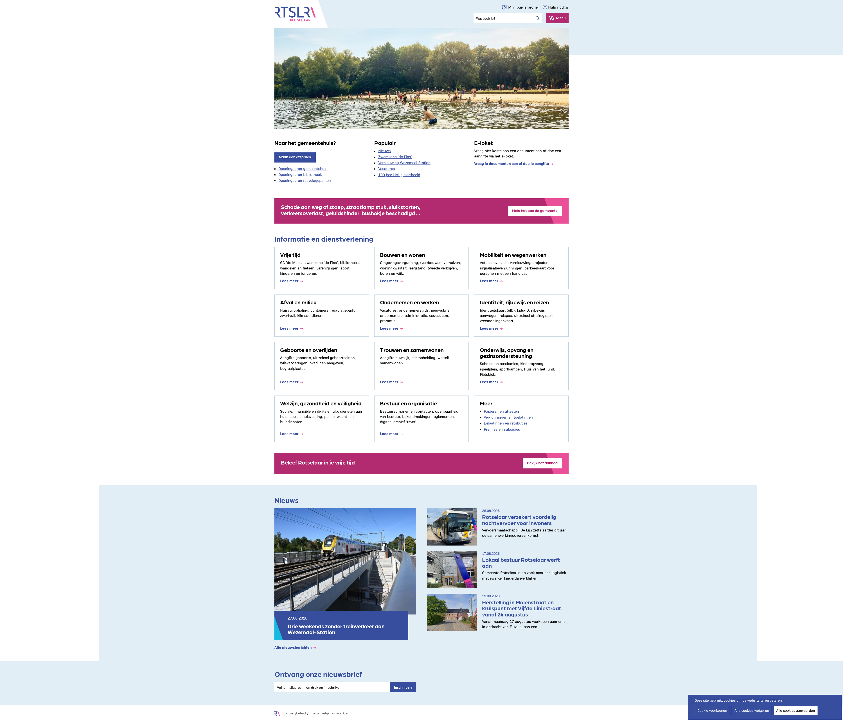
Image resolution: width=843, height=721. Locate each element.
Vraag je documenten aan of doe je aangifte (511, 163)
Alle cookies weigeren (752, 710)
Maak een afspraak (295, 157)
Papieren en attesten (501, 411)
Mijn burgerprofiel (523, 6)
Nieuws (384, 150)
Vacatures (386, 168)
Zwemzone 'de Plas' (395, 156)
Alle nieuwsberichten (293, 647)
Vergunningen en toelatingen (508, 416)
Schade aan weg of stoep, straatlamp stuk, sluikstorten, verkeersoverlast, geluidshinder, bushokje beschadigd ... (350, 209)
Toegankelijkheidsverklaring (331, 713)
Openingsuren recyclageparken (304, 180)
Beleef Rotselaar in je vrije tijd (318, 462)
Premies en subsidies (502, 429)
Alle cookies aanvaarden (795, 710)
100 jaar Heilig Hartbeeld (399, 174)
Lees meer (289, 280)
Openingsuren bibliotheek (300, 174)
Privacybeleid (295, 713)
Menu (561, 17)
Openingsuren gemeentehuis (302, 168)
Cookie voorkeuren (712, 710)
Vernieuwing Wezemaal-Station (404, 162)
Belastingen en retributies (506, 422)
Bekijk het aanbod (542, 463)
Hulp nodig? (558, 6)
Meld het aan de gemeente (535, 210)
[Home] (295, 14)
